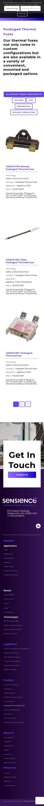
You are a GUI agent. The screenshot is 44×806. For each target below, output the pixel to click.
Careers (6, 750)
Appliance (7, 562)
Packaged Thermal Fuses (26, 182)
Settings (22, 13)
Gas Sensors (8, 689)
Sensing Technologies (11, 621)
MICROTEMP (18, 189)
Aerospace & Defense (11, 575)
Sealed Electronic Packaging (13, 722)
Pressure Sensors (9, 693)
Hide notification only (30, 8)
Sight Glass (7, 714)
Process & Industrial (10, 571)
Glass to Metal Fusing (11, 653)
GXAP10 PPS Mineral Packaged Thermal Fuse (20, 168)
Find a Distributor (10, 762)
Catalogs (7, 773)
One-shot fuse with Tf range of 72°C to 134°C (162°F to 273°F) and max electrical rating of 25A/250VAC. (21, 291)
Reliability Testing (10, 669)
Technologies (11, 617)
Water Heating (9, 566)
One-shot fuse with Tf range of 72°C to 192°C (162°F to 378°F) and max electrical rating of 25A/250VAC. (21, 195)
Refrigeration (8, 554)
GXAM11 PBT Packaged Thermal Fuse (19, 354)
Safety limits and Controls (17, 179)
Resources (10, 767)
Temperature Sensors (11, 685)
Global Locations (9, 758)
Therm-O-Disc (9, 599)
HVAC (6, 550)
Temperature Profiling (11, 665)
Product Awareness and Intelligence (16, 648)
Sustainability (8, 746)
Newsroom (7, 781)
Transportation (9, 558)
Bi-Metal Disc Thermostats (13, 697)
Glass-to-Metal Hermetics (12, 629)
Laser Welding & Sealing (12, 657)
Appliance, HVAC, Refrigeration (19, 282)
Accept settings (12, 8)
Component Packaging (12, 661)
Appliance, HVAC (24, 186)
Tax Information (9, 785)
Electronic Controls (10, 633)
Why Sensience (9, 737)
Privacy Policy (30, 801)
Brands (7, 590)
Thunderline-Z (9, 612)
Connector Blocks (10, 718)
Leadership (7, 741)
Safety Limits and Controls (13, 625)
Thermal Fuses (9, 701)
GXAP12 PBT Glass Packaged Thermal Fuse (20, 261)
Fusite (6, 608)
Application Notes (10, 777)
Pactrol (7, 603)
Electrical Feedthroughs (12, 710)
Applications (10, 546)
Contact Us (7, 754)
